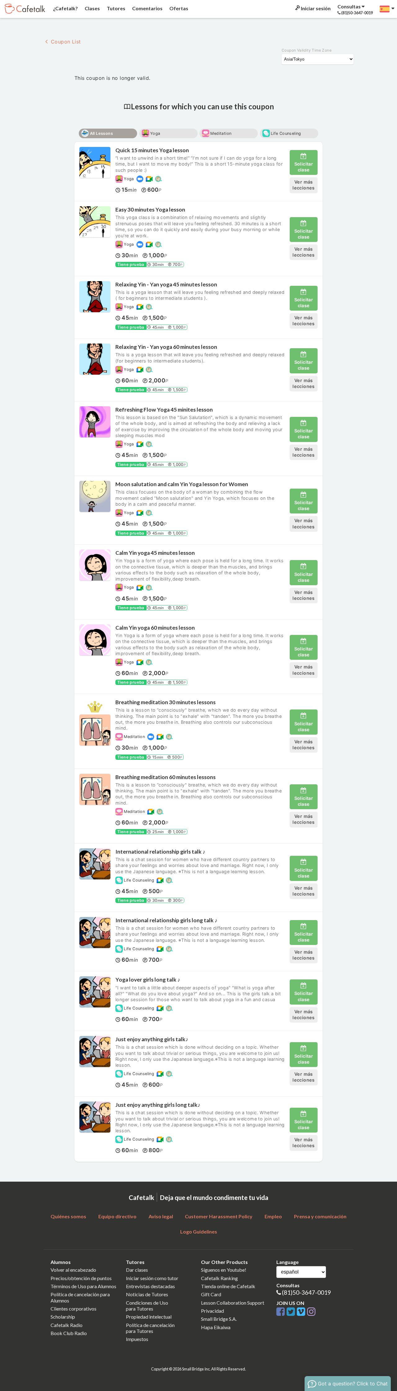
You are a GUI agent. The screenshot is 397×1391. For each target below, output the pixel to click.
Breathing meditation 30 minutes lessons (165, 702)
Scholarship (63, 1317)
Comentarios (147, 8)
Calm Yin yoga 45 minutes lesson (155, 553)
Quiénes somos (68, 1216)
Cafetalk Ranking (219, 1278)
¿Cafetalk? (65, 8)
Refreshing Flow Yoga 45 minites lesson (164, 409)
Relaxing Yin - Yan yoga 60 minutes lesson (166, 347)
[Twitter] (292, 1312)
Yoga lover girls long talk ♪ (147, 979)
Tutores (115, 8)
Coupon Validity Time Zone (307, 50)
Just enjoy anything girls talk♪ (151, 1039)
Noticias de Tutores (147, 1294)
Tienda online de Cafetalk (228, 1286)
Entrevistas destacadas (150, 1286)
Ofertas (178, 8)
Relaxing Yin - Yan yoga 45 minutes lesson (166, 284)
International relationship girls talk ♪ (160, 851)
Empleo (273, 1216)
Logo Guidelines (198, 1231)
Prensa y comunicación (320, 1216)
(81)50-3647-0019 (306, 1292)
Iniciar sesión (315, 8)
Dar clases (137, 1270)
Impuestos (137, 1339)
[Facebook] (281, 1312)
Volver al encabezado (73, 1270)
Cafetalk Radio (67, 1325)
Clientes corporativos (73, 1308)
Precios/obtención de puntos (81, 1278)
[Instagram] (311, 1312)
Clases (92, 8)
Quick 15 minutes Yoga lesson (152, 150)
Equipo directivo (117, 1216)
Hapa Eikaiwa (215, 1327)
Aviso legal (161, 1216)
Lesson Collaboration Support (232, 1303)
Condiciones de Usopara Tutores (147, 1305)
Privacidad (212, 1311)
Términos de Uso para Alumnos (83, 1286)
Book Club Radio (69, 1333)
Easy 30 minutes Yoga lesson (150, 209)
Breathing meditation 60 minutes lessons (165, 777)
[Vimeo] (302, 1312)
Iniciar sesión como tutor (152, 1278)
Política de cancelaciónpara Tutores (150, 1328)
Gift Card (211, 1294)
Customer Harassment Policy (218, 1216)
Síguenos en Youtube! (223, 1270)
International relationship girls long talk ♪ (166, 920)
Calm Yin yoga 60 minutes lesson (155, 627)
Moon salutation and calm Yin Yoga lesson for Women (181, 484)
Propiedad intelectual (149, 1317)
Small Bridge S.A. (219, 1319)
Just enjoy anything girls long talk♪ (157, 1104)
